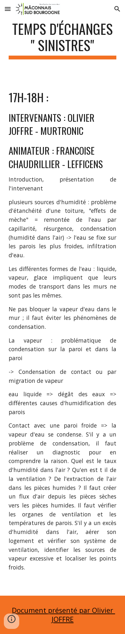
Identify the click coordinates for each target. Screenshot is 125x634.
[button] (7, 9)
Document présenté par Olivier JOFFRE (63, 615)
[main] (62, 40)
